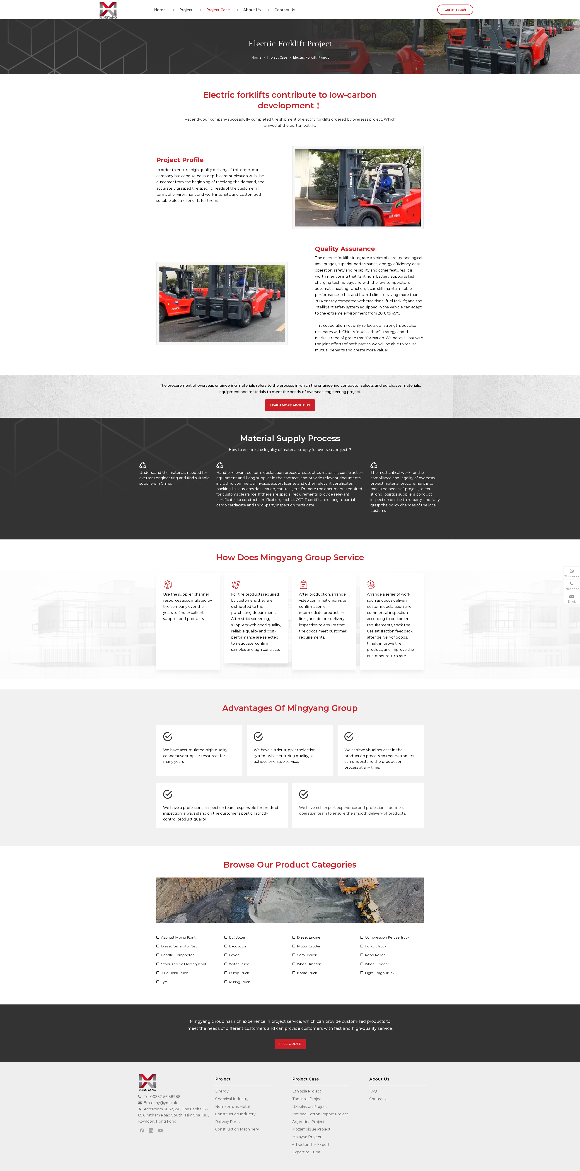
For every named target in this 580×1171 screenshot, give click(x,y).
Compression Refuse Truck (387, 938)
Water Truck (239, 964)
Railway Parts (227, 1122)
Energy (222, 1091)
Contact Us (379, 1099)
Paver (234, 955)
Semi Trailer (307, 955)
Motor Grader (309, 946)
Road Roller (375, 955)
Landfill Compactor (177, 955)
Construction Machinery (237, 1129)
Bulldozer (237, 938)
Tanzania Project (307, 1099)
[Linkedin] (151, 1130)
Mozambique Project (311, 1129)
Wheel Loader (377, 964)
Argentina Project (308, 1122)
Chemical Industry (232, 1099)
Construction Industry (235, 1114)
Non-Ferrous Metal (232, 1106)
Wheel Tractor (309, 964)
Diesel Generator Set (179, 946)
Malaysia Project (306, 1137)
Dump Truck (239, 973)
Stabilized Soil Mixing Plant (183, 964)
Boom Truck (307, 973)
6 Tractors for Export (311, 1144)
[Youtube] (160, 1130)
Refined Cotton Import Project (320, 1114)
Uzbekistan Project (309, 1106)
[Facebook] (141, 1130)
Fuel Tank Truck (175, 973)
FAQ (373, 1091)
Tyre (164, 982)
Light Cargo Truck (379, 973)
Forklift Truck (376, 946)
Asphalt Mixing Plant (178, 938)
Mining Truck (239, 982)
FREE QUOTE (290, 1044)
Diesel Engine (308, 938)
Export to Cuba (306, 1152)
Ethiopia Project (306, 1091)
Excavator (237, 946)
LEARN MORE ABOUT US (290, 405)
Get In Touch (455, 10)
